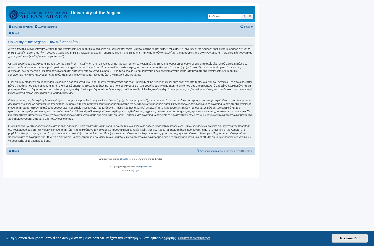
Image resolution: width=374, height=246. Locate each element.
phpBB (123, 159)
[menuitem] (45, 26)
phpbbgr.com (145, 166)
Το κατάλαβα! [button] (350, 238)
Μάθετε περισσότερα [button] (194, 238)
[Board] (39, 14)
